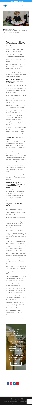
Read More (16, 364)
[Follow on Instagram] (11, 383)
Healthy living (14, 335)
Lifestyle (5, 32)
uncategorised (16, 32)
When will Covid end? (9, 29)
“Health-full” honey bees (16, 330)
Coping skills (24, 30)
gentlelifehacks (9, 30)
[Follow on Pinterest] (17, 383)
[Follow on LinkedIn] (14, 383)
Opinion (10, 32)
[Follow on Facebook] (8, 383)
